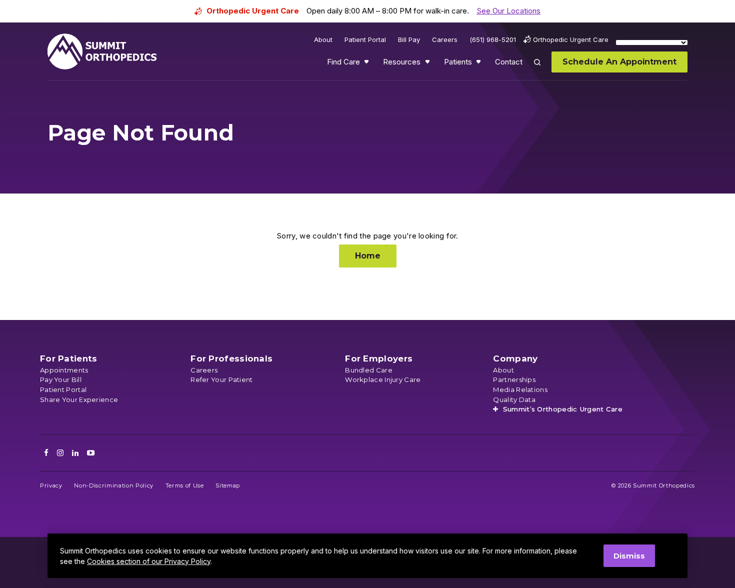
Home (367, 255)
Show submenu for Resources (428, 64)
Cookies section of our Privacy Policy (148, 561)
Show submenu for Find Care (368, 64)
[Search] (543, 69)
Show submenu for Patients (480, 64)
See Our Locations (508, 11)
